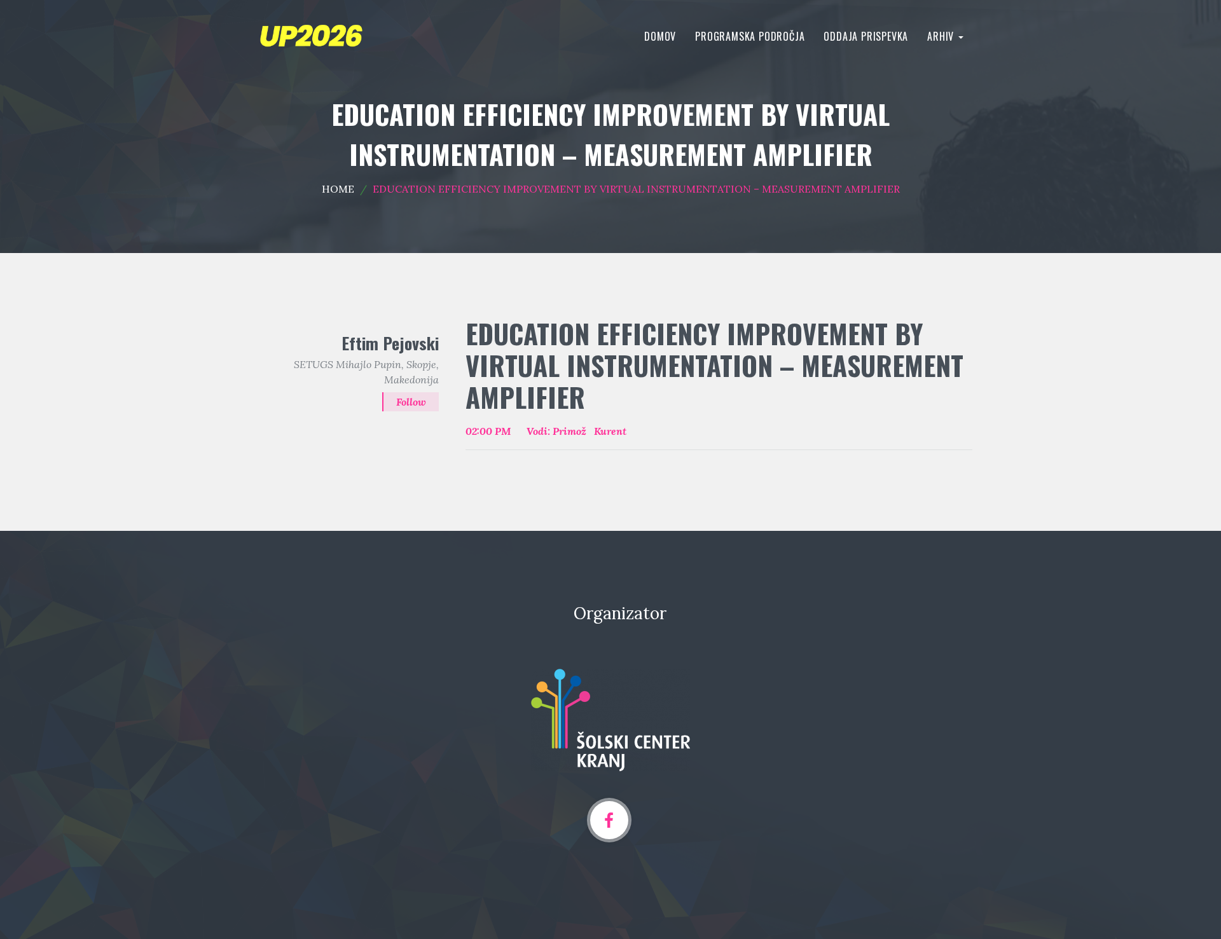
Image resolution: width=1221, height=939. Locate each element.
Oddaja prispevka (866, 36)
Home (338, 188)
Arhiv (942, 36)
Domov (660, 36)
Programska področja (749, 36)
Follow (411, 401)
